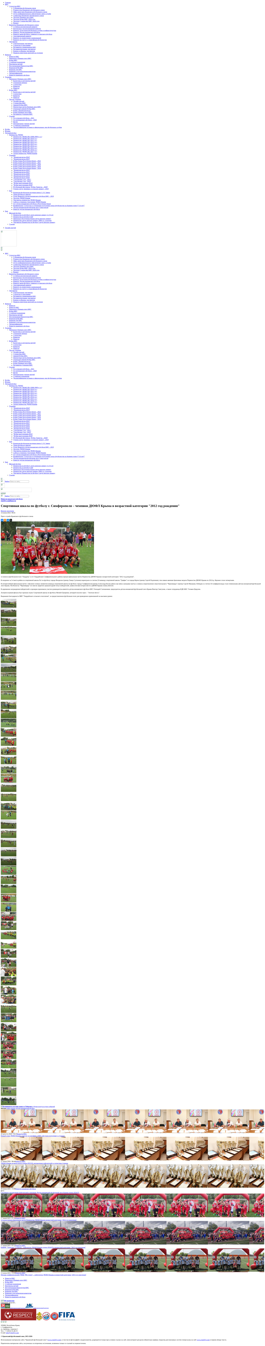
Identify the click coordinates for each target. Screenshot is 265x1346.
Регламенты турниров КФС (23, 114)
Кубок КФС (13, 60)
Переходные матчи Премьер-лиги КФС (27, 107)
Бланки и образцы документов (24, 51)
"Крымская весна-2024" (21, 157)
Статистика (17, 84)
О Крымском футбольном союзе (24, 8)
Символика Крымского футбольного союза (28, 15)
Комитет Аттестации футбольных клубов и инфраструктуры (34, 30)
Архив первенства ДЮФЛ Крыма (25, 153)
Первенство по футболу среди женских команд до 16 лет (33, 215)
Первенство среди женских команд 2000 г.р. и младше (32, 220)
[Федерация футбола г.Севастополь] (46, 1320)
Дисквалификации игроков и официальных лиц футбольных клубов (37, 127)
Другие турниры (15, 99)
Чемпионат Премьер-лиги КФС (20, 58)
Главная (8, 2)
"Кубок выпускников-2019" (23, 183)
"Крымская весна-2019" (21, 176)
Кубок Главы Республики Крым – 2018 (27, 168)
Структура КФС (14, 6)
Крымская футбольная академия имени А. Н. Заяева (31, 192)
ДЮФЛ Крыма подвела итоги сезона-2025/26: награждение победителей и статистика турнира (34, 1163)
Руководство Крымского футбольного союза (29, 10)
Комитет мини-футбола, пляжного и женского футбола (32, 34)
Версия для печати (7, 511)
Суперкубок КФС (19, 103)
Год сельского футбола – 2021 (23, 118)
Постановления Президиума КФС (21, 66)
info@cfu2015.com (12, 1333)
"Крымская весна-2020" (21, 174)
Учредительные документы (23, 43)
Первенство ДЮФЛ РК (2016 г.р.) (25, 150)
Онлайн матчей (18, 101)
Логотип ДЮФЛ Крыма (21, 198)
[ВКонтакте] (2, 520)
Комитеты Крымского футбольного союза (24, 25)
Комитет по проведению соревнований (27, 38)
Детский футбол (10, 133)
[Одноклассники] (5, 520)
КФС (6, 4)
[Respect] (18, 1320)
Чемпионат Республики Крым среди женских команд (32, 219)
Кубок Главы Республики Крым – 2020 (27, 164)
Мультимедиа (9, 1301)
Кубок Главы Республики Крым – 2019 (27, 166)
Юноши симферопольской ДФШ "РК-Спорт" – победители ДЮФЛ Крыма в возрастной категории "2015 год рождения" (43, 1275)
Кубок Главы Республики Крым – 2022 (27, 161)
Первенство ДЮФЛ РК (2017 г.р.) (25, 151)
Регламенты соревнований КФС (24, 47)
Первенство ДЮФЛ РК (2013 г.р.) (25, 144)
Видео (15, 122)
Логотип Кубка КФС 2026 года (24, 19)
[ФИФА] (67, 1320)
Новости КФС (14, 56)
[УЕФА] (54, 1320)
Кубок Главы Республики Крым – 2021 (27, 163)
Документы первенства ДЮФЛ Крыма (27, 200)
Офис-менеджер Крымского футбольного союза (30, 12)
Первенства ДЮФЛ (16, 135)
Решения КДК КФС (16, 68)
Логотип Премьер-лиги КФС (23, 17)
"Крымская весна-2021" (21, 172)
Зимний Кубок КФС (20, 105)
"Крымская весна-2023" (21, 159)
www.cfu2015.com (54, 1340)
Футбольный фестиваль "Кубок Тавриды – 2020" (30, 187)
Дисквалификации (15, 73)
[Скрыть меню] (1, 493)
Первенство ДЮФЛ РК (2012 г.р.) (25, 142)
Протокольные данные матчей (24, 124)
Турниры (8, 77)
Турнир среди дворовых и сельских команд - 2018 (31, 189)
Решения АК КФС (15, 69)
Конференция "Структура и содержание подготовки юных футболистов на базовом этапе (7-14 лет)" (49, 205)
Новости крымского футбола (19, 75)
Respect (15, 23)
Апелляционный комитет (22, 36)
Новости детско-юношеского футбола (26, 209)
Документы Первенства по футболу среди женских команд (34, 222)
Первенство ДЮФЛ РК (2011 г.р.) (25, 140)
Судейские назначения (17, 62)
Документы (13, 42)
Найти (7, 481)
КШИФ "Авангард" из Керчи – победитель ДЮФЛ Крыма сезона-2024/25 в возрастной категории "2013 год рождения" (43, 1247)
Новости (8, 55)
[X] (11, 520)
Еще (10, 191)
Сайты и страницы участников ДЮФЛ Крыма (29, 202)
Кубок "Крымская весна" (22, 110)
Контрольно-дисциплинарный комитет (27, 28)
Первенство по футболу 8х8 (23, 217)
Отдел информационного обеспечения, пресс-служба (32, 14)
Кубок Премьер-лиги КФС (22, 112)
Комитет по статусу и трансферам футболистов (30, 40)
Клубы (7, 129)
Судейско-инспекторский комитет (25, 27)
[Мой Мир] (8, 520)
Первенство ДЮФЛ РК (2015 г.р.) (25, 148)
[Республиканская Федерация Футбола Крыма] (39, 1320)
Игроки (7, 131)
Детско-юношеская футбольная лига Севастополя (30, 207)
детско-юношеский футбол (25, 1108)
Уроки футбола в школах (22, 194)
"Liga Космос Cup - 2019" (22, 181)
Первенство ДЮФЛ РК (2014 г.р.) (25, 146)
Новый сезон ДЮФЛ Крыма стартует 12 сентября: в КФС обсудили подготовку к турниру (33, 1136)
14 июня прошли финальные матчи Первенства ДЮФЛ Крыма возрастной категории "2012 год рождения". (39, 1220)
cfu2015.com (5, 501)
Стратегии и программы (22, 45)
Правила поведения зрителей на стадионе (28, 53)
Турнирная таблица (20, 83)
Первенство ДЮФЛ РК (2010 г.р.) (25, 138)
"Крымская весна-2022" (21, 170)
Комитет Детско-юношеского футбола (26, 32)
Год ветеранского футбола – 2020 (25, 120)
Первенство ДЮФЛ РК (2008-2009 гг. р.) (27, 137)
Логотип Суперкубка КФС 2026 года (26, 21)
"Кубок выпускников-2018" (23, 185)
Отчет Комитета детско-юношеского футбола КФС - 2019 (33, 196)
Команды (16, 86)
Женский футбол (15, 213)
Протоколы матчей (15, 64)
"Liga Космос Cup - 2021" (22, 179)
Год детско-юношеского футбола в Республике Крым (32, 204)
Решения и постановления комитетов (22, 71)
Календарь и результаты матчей (24, 81)
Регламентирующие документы (24, 49)
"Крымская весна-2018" (21, 178)
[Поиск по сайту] (1, 479)
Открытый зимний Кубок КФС (24, 109)
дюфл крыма (10, 1108)
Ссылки (12, 116)
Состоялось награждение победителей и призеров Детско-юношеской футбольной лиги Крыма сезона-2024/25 (40, 1192)
